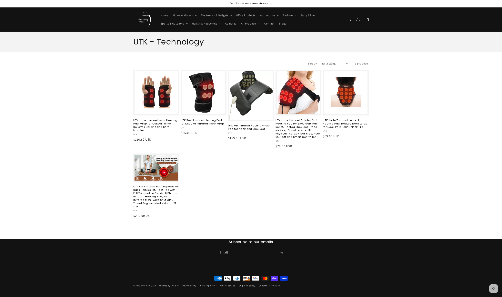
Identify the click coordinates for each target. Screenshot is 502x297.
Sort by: (312, 63)
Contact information (269, 285)
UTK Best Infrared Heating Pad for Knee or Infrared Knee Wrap (202, 122)
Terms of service (226, 285)
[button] (184, 15)
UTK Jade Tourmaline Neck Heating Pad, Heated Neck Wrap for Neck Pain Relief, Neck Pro (345, 124)
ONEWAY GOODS (149, 285)
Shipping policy (247, 285)
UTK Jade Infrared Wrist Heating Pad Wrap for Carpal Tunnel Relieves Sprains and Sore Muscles (155, 125)
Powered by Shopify (168, 285)
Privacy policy (207, 285)
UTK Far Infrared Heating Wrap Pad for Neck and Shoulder (249, 127)
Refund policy (189, 285)
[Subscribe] (281, 252)
